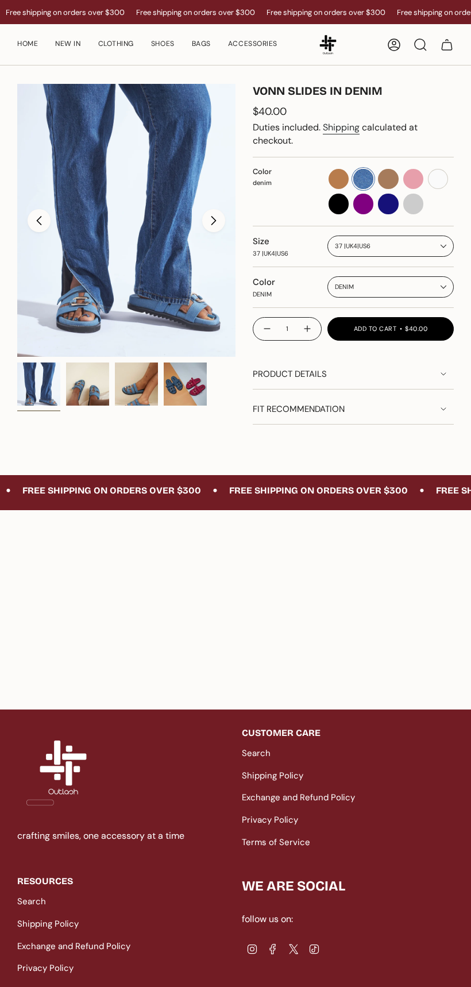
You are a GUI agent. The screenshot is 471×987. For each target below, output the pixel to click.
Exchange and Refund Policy (298, 797)
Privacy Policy (270, 820)
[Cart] (447, 45)
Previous (39, 220)
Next (213, 220)
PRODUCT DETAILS (290, 374)
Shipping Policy (272, 775)
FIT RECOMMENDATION (299, 409)
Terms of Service (276, 842)
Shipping (341, 127)
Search (256, 753)
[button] (162, 44)
